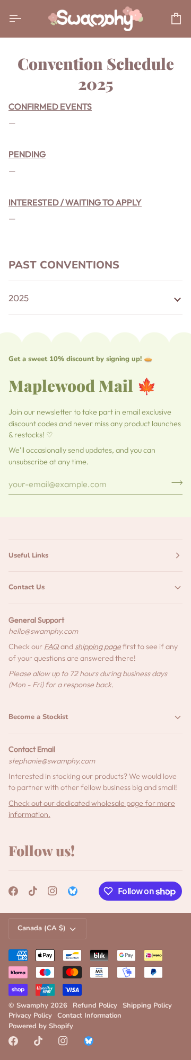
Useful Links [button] (28, 555)
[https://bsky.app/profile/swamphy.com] (72, 891)
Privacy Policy (30, 1015)
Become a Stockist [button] (38, 717)
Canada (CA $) (42, 928)
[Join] (174, 482)
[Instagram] (52, 891)
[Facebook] (13, 891)
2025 (18, 297)
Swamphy (32, 1005)
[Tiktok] (33, 891)
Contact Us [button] (26, 587)
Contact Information (89, 1015)
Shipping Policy (147, 1005)
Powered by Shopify (40, 1026)
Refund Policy (95, 1005)
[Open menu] (24, 18)
